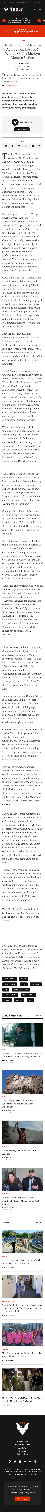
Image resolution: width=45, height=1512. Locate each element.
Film (23, 984)
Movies (7, 1000)
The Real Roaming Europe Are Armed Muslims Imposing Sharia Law (21, 1055)
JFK (6, 990)
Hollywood (35, 984)
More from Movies (12, 1015)
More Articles (22, 129)
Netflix (19, 1000)
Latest (5, 1222)
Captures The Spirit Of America (20, 1152)
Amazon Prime (9, 979)
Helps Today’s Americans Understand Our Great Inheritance (18, 1103)
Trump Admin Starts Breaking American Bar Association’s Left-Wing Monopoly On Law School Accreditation (22, 1308)
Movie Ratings (28, 995)
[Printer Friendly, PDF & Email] (39, 146)
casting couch (10, 984)
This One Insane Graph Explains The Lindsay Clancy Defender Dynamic (22, 1355)
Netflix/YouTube (11, 85)
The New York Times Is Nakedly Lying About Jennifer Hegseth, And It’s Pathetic (22, 1399)
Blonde (23, 979)
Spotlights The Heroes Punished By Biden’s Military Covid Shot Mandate (20, 1200)
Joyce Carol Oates (21, 990)
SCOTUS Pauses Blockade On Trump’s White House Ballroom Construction (22, 1262)
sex (30, 1000)
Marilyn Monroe (10, 995)
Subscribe (22, 1499)
